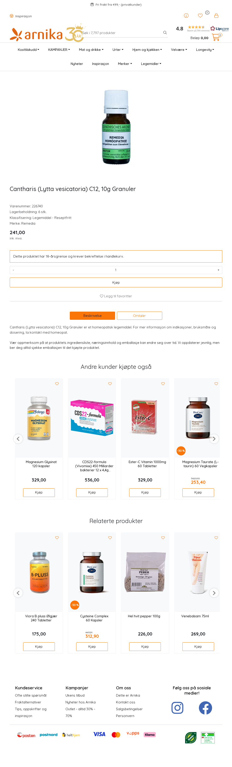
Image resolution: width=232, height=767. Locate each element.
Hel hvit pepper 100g (144, 616)
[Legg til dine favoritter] (57, 384)
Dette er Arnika (128, 695)
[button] (197, 28)
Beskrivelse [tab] (92, 315)
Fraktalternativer (28, 702)
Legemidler (150, 64)
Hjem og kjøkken (146, 49)
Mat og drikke (90, 49)
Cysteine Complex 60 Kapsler (94, 618)
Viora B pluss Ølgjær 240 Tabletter (41, 618)
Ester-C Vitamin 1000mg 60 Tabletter (147, 464)
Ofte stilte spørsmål (30, 695)
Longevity (204, 49)
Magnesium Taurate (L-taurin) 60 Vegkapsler (200, 464)
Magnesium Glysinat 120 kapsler (41, 464)
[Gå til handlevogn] (216, 39)
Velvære (177, 49)
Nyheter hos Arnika (80, 702)
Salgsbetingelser (129, 709)
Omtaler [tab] (139, 315)
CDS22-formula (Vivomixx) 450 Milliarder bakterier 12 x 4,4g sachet (94, 466)
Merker (123, 64)
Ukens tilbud (75, 695)
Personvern (125, 716)
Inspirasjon (23, 16)
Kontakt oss (125, 702)
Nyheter (77, 64)
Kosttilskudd (27, 49)
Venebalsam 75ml (195, 616)
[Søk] (165, 32)
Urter (117, 49)
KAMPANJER (57, 49)
